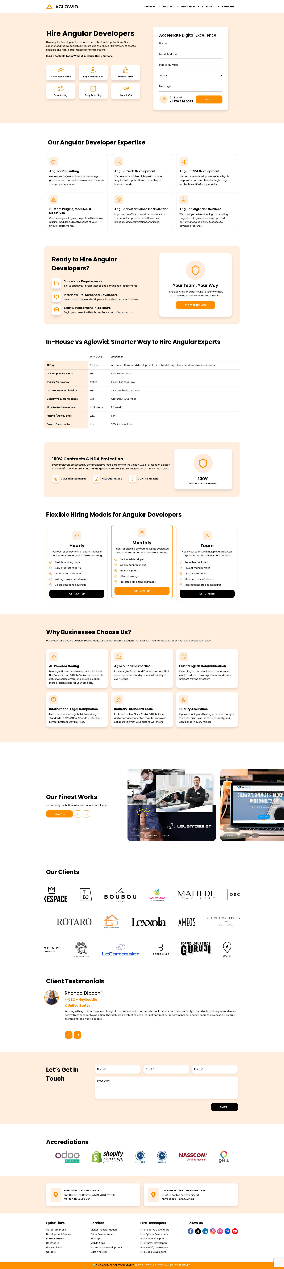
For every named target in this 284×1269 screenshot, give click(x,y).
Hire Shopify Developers (154, 1247)
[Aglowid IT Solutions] (94, 6)
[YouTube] (235, 1231)
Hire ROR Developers (152, 1238)
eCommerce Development (106, 1247)
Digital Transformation (104, 1229)
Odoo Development (102, 1234)
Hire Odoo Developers (153, 1252)
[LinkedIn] (205, 1231)
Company (228, 6)
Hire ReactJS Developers (154, 1229)
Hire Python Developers (154, 1234)
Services (150, 6)
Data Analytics (99, 1252)
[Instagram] (213, 1231)
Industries (188, 6)
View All (59, 814)
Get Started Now (195, 305)
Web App (96, 1238)
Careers (51, 1252)
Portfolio (208, 6)
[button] (77, 813)
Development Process (59, 1234)
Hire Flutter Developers (153, 1243)
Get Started (77, 593)
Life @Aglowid (54, 1247)
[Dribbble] (220, 1231)
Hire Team (168, 6)
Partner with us (55, 1238)
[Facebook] (190, 1231)
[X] (198, 1231)
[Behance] (227, 1231)
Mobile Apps (98, 1243)
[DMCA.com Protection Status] (113, 1265)
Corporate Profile (56, 1229)
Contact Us (52, 1243)
